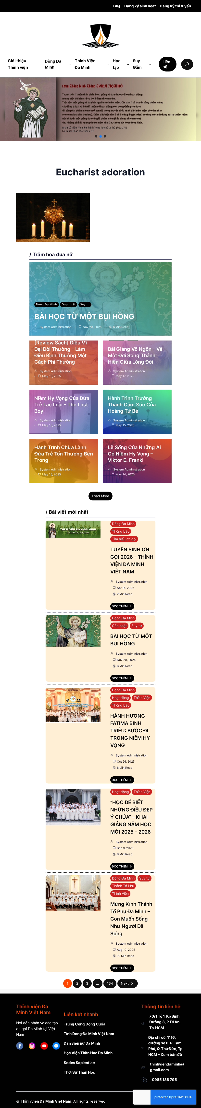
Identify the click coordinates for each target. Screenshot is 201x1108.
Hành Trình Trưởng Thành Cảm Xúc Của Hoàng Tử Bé (132, 404)
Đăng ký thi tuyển (175, 6)
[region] (100, 109)
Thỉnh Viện (142, 698)
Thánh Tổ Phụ (123, 886)
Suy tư (85, 304)
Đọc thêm (120, 606)
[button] (96, 136)
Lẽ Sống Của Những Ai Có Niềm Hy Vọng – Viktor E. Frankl (134, 453)
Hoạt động (120, 698)
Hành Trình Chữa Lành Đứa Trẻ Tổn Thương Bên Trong (63, 453)
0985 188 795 (164, 1079)
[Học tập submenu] (128, 64)
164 (110, 983)
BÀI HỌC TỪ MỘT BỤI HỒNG (84, 316)
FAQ (116, 6)
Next (125, 983)
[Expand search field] (187, 64)
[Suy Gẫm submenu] (150, 64)
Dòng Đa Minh (46, 304)
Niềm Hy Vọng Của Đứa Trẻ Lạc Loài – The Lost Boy (61, 404)
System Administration (55, 327)
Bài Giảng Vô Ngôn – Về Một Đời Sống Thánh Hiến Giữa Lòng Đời (135, 355)
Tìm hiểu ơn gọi (124, 539)
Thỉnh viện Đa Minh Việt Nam (46, 1101)
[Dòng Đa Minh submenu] (69, 64)
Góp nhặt (68, 304)
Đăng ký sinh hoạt (140, 6)
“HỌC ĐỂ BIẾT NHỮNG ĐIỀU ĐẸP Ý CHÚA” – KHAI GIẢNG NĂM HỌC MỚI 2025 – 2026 (131, 817)
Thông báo (120, 531)
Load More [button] (100, 496)
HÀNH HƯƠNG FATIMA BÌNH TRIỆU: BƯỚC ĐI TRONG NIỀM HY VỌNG (130, 730)
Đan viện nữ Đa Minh (82, 1043)
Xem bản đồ (171, 1054)
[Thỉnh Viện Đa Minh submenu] (107, 64)
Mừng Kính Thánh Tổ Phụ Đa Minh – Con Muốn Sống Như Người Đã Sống (131, 919)
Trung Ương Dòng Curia (84, 1024)
